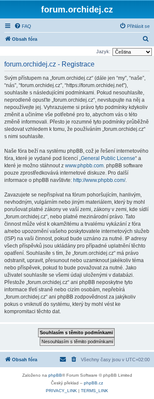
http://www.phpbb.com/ (99, 180)
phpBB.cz (93, 383)
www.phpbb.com (84, 166)
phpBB (55, 375)
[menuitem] (22, 26)
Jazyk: (103, 51)
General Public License (108, 158)
